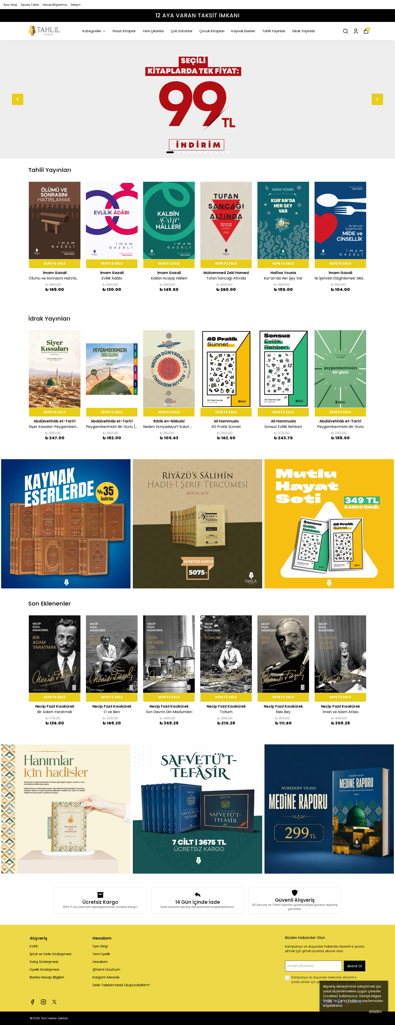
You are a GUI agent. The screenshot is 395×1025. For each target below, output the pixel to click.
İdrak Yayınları (303, 31)
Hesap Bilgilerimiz (55, 5)
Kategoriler (92, 31)
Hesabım (100, 961)
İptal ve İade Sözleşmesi (50, 953)
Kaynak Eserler (243, 31)
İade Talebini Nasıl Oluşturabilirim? (121, 985)
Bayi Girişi (10, 5)
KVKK (34, 946)
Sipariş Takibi (30, 5)
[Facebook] (32, 1002)
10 (222, 152)
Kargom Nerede (106, 977)
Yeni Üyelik (101, 953)
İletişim (75, 5)
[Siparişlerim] (356, 31)
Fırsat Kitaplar (124, 31)
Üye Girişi (100, 946)
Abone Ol (354, 966)
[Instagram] (43, 1002)
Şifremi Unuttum (106, 969)
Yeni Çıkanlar (153, 31)
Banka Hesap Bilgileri (47, 977)
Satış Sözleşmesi (44, 961)
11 (228, 152)
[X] (54, 1002)
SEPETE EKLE (55, 263)
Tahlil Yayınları (273, 31)
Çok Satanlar (181, 31)
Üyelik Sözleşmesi (44, 969)
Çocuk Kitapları (211, 31)
